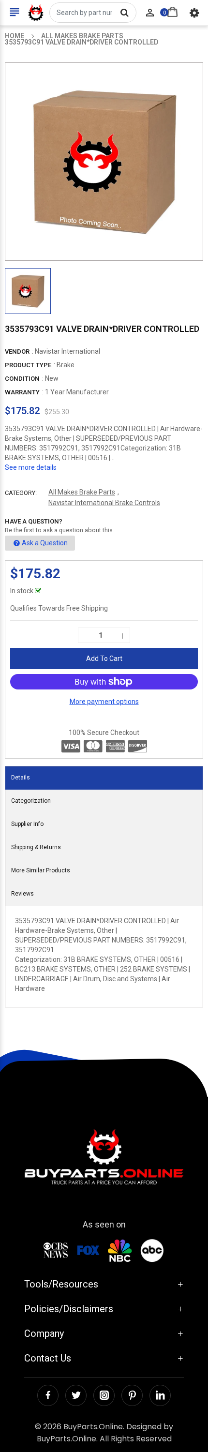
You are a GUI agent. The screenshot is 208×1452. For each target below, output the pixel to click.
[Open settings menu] (194, 12)
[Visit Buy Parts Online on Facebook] (48, 1395)
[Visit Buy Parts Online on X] (76, 1395)
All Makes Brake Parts (81, 492)
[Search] (124, 12)
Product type (28, 365)
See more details (31, 467)
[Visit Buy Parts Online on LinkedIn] (160, 1395)
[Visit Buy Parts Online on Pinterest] (132, 1395)
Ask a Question (45, 543)
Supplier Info (27, 824)
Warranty (22, 392)
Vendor (17, 351)
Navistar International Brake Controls (104, 503)
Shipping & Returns (36, 847)
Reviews (22, 893)
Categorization (31, 800)
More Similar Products (40, 870)
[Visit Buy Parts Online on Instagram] (104, 1395)
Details (20, 777)
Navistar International (67, 351)
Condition (22, 378)
